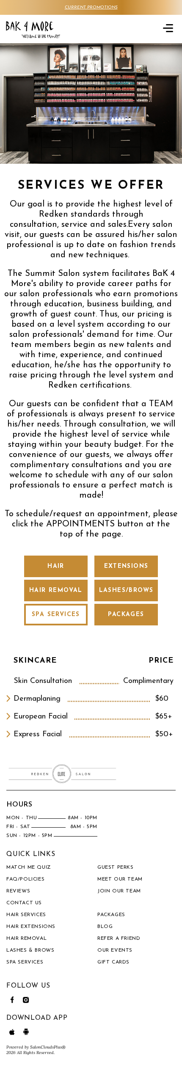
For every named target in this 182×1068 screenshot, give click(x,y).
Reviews (18, 891)
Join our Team (119, 891)
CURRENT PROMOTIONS (91, 7)
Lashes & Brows (30, 950)
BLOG (105, 926)
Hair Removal (26, 938)
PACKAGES (111, 914)
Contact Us (24, 903)
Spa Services (24, 962)
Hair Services (26, 914)
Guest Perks (115, 867)
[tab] (56, 566)
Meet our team (120, 879)
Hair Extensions (30, 926)
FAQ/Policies (25, 879)
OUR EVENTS (114, 950)
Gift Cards (113, 962)
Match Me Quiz (28, 867)
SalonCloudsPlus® (48, 1047)
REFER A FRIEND (118, 938)
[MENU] (168, 28)
